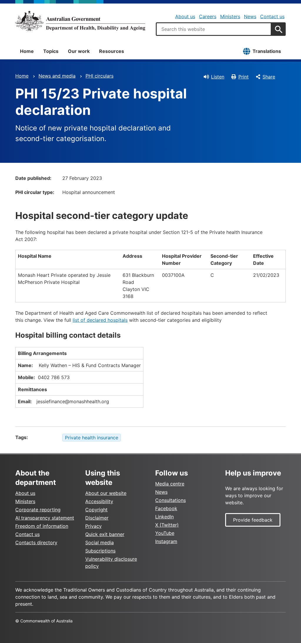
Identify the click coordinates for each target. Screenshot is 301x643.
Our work (79, 51)
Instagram (166, 541)
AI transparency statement (44, 518)
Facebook (166, 508)
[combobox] (214, 29)
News (250, 16)
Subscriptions (100, 551)
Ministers (230, 16)
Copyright (96, 510)
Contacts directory (36, 542)
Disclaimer (96, 518)
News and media (57, 76)
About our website (105, 493)
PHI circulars (99, 76)
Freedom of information (41, 526)
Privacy (93, 526)
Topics (50, 51)
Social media (99, 542)
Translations (266, 51)
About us (185, 16)
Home (27, 51)
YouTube (164, 533)
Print (243, 77)
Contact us (272, 16)
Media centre (169, 484)
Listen (217, 77)
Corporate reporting (38, 510)
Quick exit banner (104, 534)
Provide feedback (252, 520)
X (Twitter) (167, 525)
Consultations (170, 500)
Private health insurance (91, 438)
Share (268, 77)
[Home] (80, 21)
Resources (111, 51)
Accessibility (99, 501)
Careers (207, 16)
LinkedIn (164, 517)
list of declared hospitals (100, 320)
